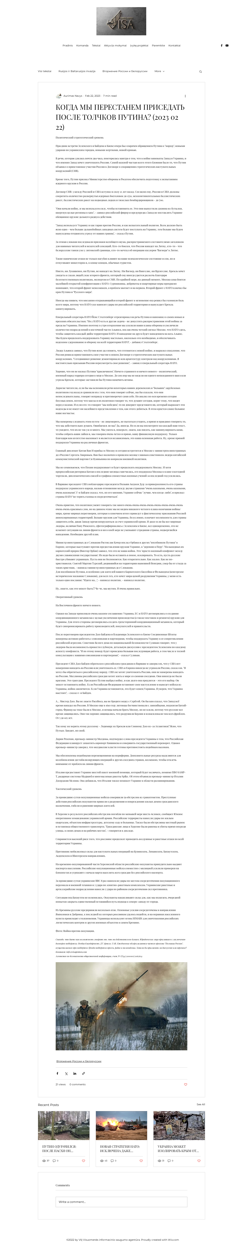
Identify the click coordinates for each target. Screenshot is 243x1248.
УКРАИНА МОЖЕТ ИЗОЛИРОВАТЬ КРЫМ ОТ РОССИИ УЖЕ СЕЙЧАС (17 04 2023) (177, 1148)
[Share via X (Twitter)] (66, 1073)
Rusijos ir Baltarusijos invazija (77, 71)
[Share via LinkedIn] (74, 1073)
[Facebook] (221, 45)
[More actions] (185, 96)
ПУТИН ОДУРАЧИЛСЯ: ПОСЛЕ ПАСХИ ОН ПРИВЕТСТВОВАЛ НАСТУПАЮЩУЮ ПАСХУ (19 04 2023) (63, 1148)
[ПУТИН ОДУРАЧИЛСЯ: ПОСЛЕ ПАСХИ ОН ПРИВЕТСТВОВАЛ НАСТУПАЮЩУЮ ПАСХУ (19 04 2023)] (63, 1125)
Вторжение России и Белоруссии (124, 71)
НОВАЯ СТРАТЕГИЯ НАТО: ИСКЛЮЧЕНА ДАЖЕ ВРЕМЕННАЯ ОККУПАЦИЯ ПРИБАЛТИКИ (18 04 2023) (120, 1148)
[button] (200, 71)
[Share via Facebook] (57, 1073)
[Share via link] (83, 1073)
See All (201, 1104)
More (158, 71)
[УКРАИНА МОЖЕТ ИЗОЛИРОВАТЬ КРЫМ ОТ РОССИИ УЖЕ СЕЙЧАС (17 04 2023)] (179, 1125)
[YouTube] (227, 45)
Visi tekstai (44, 71)
